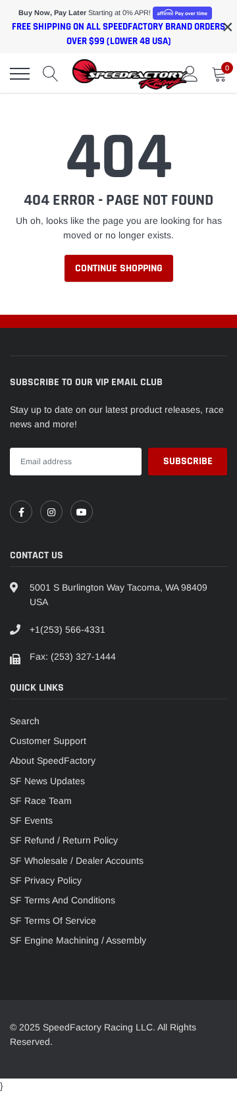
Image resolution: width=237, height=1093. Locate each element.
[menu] (20, 74)
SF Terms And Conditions (62, 900)
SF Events (31, 820)
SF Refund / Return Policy (64, 840)
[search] (51, 73)
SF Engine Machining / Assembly (78, 940)
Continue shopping (119, 268)
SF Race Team (41, 800)
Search (25, 721)
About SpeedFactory (52, 760)
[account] (190, 73)
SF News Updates (47, 781)
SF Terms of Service (53, 920)
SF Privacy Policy (46, 880)
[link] (21, 511)
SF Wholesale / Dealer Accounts (77, 860)
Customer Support (48, 740)
